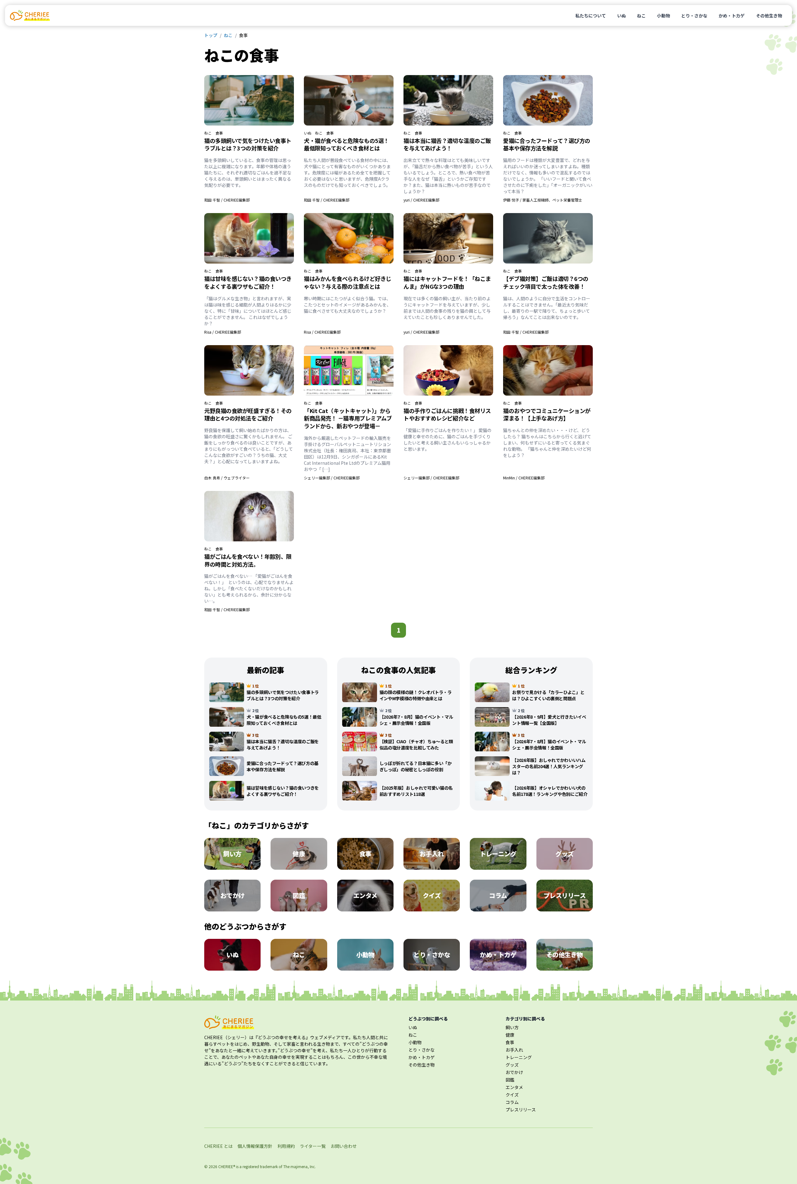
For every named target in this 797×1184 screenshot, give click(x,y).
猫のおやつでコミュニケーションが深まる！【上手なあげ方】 (547, 414)
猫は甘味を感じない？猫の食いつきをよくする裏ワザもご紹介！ (248, 282)
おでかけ (514, 1072)
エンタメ (514, 1087)
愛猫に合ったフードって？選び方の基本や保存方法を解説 (546, 144)
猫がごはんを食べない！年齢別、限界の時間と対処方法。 (248, 560)
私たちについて (590, 15)
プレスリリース (521, 1109)
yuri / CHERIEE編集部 (421, 199)
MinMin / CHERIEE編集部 (524, 477)
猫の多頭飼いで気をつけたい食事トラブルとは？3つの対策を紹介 (247, 144)
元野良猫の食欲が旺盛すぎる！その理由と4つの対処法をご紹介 (248, 414)
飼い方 (512, 1027)
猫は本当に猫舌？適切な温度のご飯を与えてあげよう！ (447, 144)
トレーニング (519, 1057)
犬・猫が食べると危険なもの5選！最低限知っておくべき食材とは (346, 144)
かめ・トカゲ (732, 15)
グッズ (512, 1065)
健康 (510, 1035)
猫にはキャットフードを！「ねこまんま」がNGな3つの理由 (447, 282)
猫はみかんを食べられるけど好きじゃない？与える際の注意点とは (347, 282)
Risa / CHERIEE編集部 (222, 332)
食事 (219, 133)
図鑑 (510, 1080)
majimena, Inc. (303, 1166)
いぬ (621, 15)
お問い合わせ (344, 1146)
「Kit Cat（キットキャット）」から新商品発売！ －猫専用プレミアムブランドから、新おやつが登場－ (348, 418)
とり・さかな (694, 15)
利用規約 (286, 1146)
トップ (210, 35)
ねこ (641, 15)
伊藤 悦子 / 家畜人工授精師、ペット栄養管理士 (542, 199)
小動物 (663, 15)
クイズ (512, 1094)
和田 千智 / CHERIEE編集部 (227, 199)
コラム (512, 1102)
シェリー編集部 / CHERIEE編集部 (332, 477)
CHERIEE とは (218, 1146)
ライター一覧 (313, 1146)
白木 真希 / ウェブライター (227, 477)
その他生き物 (769, 15)
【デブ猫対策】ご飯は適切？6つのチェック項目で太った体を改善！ (545, 282)
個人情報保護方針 (255, 1146)
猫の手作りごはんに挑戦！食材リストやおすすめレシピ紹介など (447, 414)
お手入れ (514, 1050)
